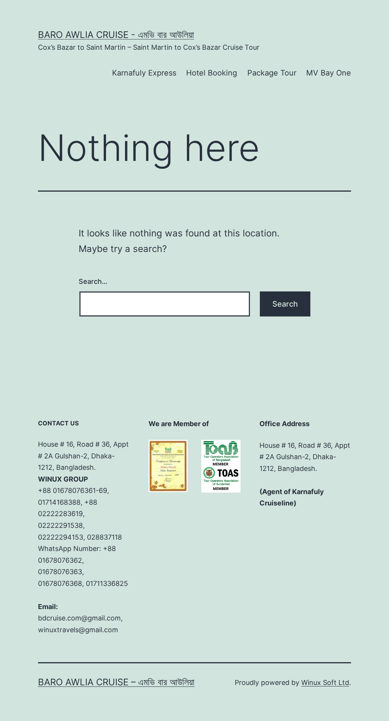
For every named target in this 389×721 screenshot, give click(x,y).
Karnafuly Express (144, 72)
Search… (93, 281)
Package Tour (271, 72)
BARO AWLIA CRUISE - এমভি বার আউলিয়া (116, 34)
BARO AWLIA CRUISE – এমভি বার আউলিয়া (116, 682)
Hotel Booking (211, 72)
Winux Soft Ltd (325, 682)
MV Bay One (328, 72)
